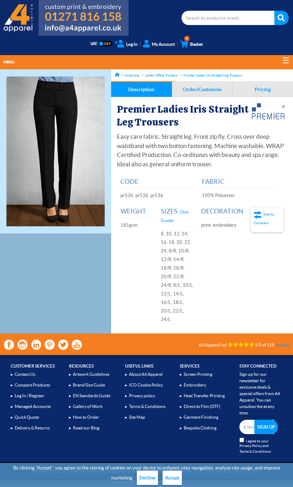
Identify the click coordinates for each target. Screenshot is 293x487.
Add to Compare (264, 218)
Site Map (137, 417)
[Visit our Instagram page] (22, 345)
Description (141, 89)
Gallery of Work (88, 406)
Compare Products (32, 385)
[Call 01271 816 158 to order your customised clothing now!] (84, 11)
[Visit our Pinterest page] (49, 345)
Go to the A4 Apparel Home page (19, 18)
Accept (172, 478)
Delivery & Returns (32, 427)
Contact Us (25, 374)
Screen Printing (198, 374)
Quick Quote (27, 417)
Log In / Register (29, 395)
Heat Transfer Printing (204, 395)
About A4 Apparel (146, 374)
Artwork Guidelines (91, 374)
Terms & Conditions (147, 406)
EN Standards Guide (91, 395)
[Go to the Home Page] (117, 75)
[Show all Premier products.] (269, 111)
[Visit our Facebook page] (9, 345)
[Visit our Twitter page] (63, 345)
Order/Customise (202, 89)
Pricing (263, 89)
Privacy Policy (250, 446)
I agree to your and (255, 446)
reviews (282, 345)
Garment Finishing (201, 417)
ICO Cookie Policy (146, 385)
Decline (147, 478)
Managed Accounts (33, 406)
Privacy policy (142, 395)
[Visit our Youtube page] (77, 345)
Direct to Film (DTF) (202, 406)
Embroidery (195, 385)
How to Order (86, 417)
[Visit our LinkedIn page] (36, 345)
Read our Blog (86, 427)
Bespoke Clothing (200, 427)
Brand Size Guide (89, 385)
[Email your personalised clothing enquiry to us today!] (84, 29)
